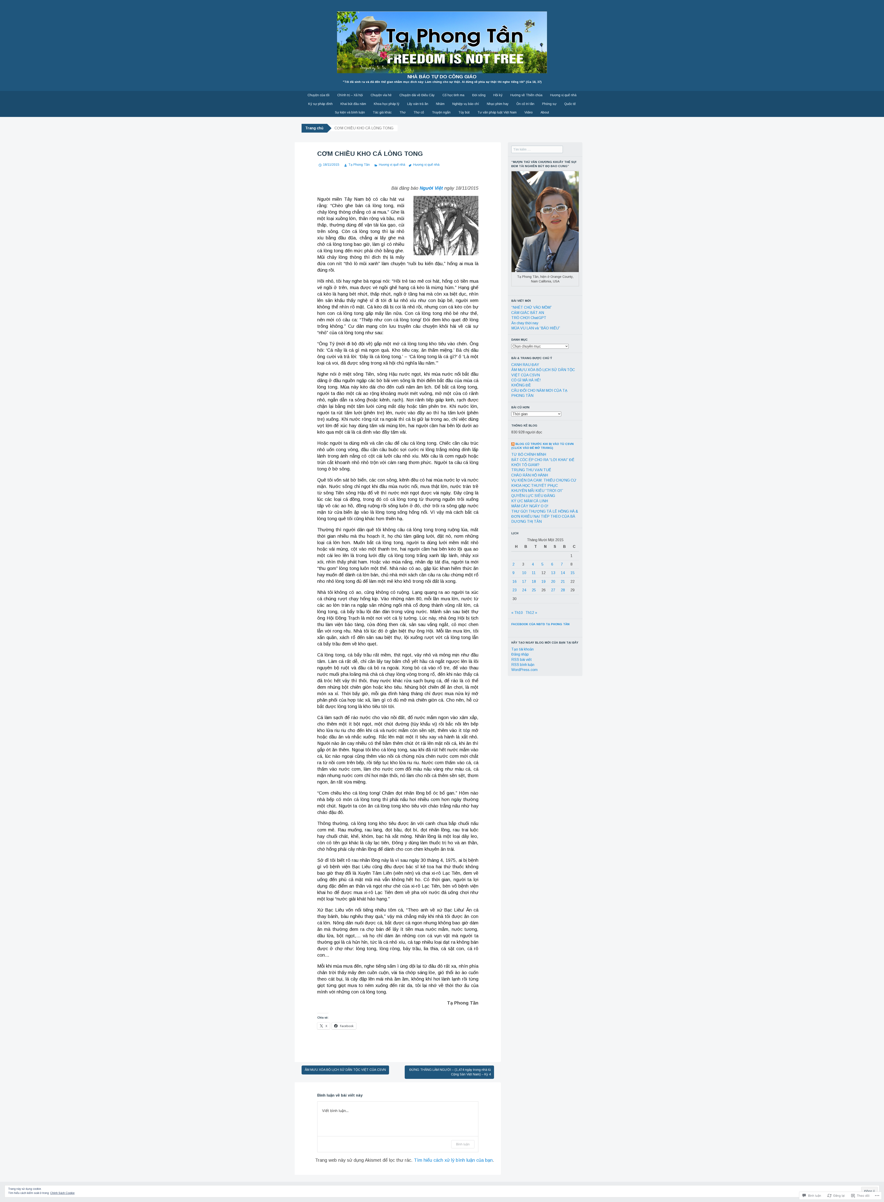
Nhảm (440, 104)
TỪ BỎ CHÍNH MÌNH (528, 454)
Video (528, 112)
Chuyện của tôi (318, 95)
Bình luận (463, 1144)
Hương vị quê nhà (563, 95)
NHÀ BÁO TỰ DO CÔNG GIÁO (442, 76)
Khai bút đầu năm (353, 104)
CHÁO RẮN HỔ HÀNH (529, 475)
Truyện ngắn (441, 112)
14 (563, 573)
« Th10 (517, 613)
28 (563, 590)
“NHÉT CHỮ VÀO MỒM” (531, 307)
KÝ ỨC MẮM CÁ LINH (529, 501)
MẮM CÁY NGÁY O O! (529, 506)
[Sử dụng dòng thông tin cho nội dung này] (513, 444)
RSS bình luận (522, 665)
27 (553, 590)
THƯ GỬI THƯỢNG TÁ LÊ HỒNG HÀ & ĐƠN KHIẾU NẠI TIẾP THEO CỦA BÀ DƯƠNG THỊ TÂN (544, 516)
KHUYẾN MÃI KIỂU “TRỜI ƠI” (537, 491)
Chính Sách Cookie (62, 1193)
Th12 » (531, 613)
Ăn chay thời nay (524, 323)
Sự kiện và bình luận (350, 112)
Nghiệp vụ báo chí (465, 104)
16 (514, 582)
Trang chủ (314, 128)
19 (543, 582)
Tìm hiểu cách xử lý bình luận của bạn (453, 1160)
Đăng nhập (520, 654)
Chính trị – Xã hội (350, 95)
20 (553, 582)
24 (524, 590)
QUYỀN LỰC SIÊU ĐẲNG (533, 496)
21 (563, 582)
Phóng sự (549, 104)
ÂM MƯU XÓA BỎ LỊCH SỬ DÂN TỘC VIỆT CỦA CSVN (345, 1069)
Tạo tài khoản (522, 649)
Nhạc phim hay (498, 104)
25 (534, 590)
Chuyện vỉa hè (381, 95)
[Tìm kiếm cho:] (537, 149)
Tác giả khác (382, 112)
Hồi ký (498, 95)
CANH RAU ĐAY (525, 365)
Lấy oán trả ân (417, 104)
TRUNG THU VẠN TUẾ (531, 470)
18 (534, 582)
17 (524, 582)
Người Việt (431, 188)
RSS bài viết (521, 660)
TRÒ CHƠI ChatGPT (528, 318)
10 (524, 573)
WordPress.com (524, 670)
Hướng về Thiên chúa (526, 95)
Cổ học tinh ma (453, 95)
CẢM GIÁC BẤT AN (527, 313)
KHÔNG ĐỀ (521, 385)
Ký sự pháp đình (320, 104)
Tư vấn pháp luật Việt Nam (497, 112)
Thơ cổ (418, 112)
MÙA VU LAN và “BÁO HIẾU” (535, 328)
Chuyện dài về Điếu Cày (417, 95)
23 (514, 590)
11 (534, 573)
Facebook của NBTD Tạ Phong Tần (540, 624)
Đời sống (479, 95)
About (545, 112)
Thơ (402, 112)
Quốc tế (570, 104)
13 (553, 573)
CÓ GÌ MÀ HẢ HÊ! (526, 380)
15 (572, 573)
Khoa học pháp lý (386, 104)
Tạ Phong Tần (359, 164)
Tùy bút (464, 112)
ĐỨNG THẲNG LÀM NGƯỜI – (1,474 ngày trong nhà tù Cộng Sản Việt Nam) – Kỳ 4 (450, 1072)
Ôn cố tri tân (525, 104)
